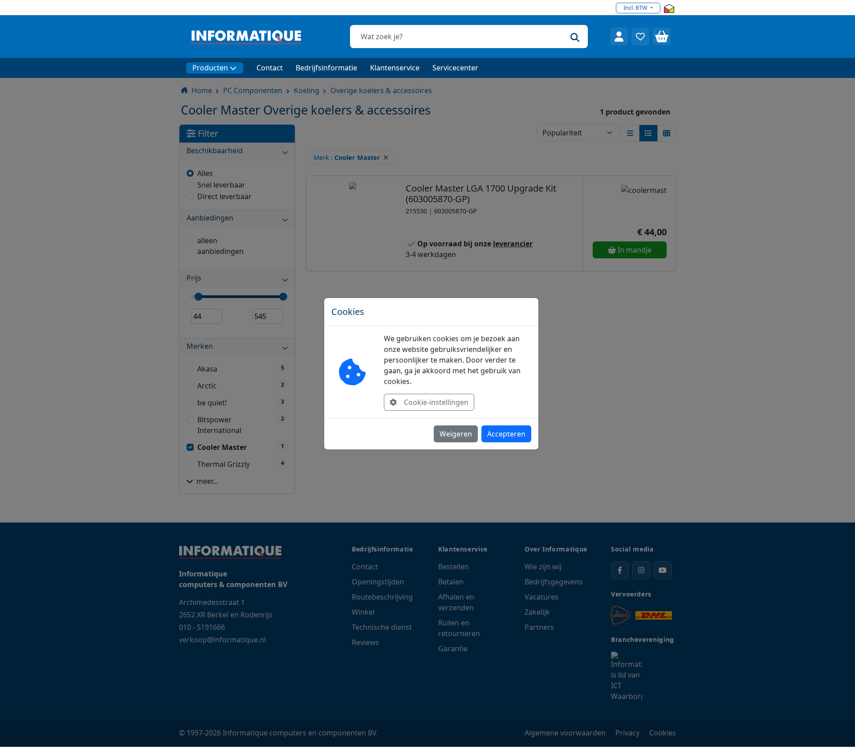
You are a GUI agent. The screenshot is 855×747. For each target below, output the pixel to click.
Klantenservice (394, 68)
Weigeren (456, 434)
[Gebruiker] (619, 36)
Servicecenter (455, 68)
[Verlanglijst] (640, 36)
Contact (269, 68)
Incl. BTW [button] (636, 8)
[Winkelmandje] (662, 36)
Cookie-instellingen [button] (436, 402)
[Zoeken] (574, 36)
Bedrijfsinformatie (326, 68)
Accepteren (506, 434)
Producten (210, 68)
